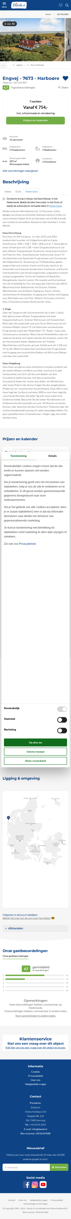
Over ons (35, 1079)
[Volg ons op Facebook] (26, 1184)
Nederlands (32, 191)
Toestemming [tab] (18, 455)
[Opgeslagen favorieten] (60, 5)
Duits (18, 191)
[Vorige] (5, 39)
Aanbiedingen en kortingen (35, 1203)
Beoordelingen (37, 65)
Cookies (35, 1071)
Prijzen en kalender (35, 120)
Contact (11, 1200)
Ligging (19, 65)
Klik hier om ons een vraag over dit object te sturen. (36, 1047)
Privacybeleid (35, 1075)
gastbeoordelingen (19, 87)
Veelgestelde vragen (35, 1084)
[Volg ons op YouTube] (43, 1184)
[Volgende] (66, 39)
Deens (8, 191)
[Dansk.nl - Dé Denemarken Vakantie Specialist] (19, 5)
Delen (64, 87)
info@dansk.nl (39, 1129)
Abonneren (61, 1167)
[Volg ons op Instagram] (34, 1184)
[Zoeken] (67, 5)
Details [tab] (52, 455)
